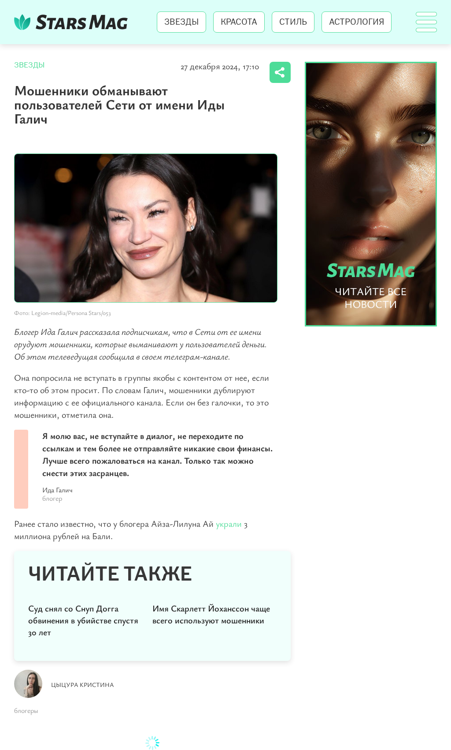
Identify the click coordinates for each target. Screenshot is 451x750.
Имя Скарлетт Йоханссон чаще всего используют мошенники (211, 614)
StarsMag (73, 22)
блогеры (26, 710)
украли (230, 523)
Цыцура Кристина (82, 684)
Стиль (293, 22)
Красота (239, 22)
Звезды (181, 22)
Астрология (356, 22)
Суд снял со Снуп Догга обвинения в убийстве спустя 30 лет (83, 620)
